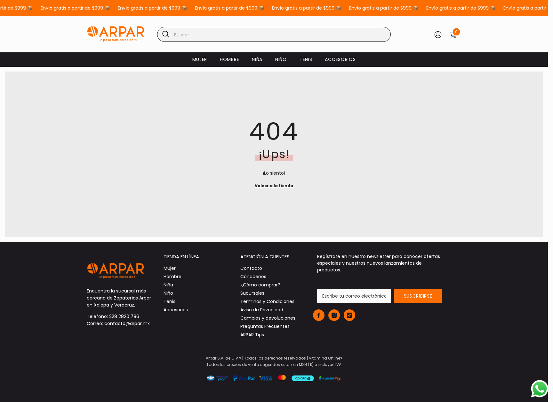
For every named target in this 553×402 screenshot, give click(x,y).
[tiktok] (290, 247)
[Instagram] (276, 247)
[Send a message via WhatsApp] (540, 389)
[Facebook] (263, 247)
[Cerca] (352, 126)
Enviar (276, 221)
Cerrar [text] (280, 263)
